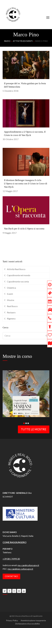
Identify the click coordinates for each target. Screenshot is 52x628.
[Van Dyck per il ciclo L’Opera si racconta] (26, 210)
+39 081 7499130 (11, 558)
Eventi (10, 294)
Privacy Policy (12, 620)
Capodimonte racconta (18, 281)
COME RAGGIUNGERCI (14, 542)
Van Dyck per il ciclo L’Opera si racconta (24, 228)
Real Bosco (12, 306)
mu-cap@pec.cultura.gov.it (20, 569)
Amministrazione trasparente (33, 620)
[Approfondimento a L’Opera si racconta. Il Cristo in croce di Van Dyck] (26, 113)
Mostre (10, 300)
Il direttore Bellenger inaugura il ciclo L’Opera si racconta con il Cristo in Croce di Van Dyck (25, 183)
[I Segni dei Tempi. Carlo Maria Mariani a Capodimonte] (26, 393)
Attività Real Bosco (16, 269)
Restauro (11, 312)
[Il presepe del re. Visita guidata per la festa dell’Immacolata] (26, 64)
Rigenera (11, 318)
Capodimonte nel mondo (18, 275)
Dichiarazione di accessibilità (27, 623)
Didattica (11, 287)
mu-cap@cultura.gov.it (28, 565)
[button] (47, 17)
